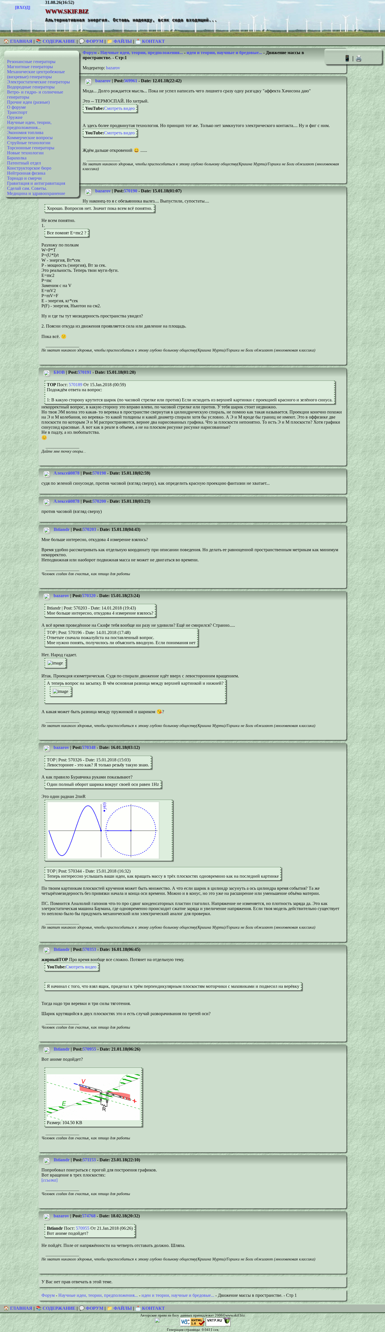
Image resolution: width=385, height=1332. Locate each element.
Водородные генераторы (31, 86)
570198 (99, 473)
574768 (89, 1215)
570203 (89, 529)
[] (49, 1180)
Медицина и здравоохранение (36, 193)
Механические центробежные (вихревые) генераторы (36, 74)
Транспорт (17, 112)
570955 (89, 1049)
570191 (84, 372)
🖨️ (358, 58)
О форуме (16, 107)
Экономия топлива (25, 132)
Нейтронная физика (26, 173)
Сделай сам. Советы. (27, 188)
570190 (130, 190)
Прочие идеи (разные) (28, 102)
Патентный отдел (24, 163)
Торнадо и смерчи (24, 178)
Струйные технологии (28, 142)
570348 (89, 747)
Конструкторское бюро (29, 168)
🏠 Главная (18, 41)
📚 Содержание (56, 41)
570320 (89, 595)
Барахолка (16, 157)
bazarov (113, 67)
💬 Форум (91, 41)
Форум (90, 52)
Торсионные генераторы (30, 147)
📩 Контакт (150, 41)
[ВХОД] (22, 7)
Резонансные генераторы (31, 61)
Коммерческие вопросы (30, 137)
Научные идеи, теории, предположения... (29, 125)
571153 (89, 1159)
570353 (89, 949)
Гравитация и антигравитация (36, 183)
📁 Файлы (119, 41)
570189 (75, 384)
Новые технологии (25, 152)
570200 (99, 501)
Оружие (15, 117)
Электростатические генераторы (38, 81)
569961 (130, 80)
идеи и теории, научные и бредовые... (224, 52)
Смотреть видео (119, 108)
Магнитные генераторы (30, 66)
